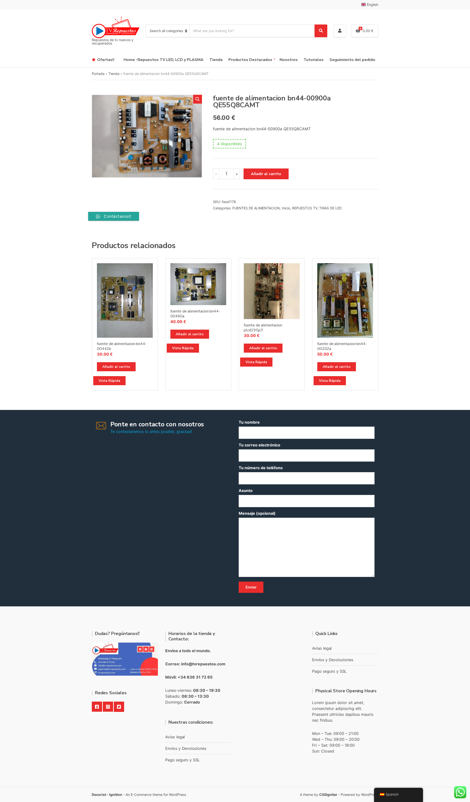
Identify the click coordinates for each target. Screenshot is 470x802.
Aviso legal (175, 736)
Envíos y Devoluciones (185, 748)
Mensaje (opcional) (257, 513)
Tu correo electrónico (259, 445)
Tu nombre (249, 422)
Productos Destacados (250, 59)
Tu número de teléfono (261, 467)
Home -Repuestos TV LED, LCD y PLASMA (163, 59)
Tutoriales (314, 59)
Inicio (286, 208)
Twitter (119, 707)
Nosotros (289, 59)
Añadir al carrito (266, 174)
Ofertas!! (105, 59)
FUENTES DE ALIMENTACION (256, 208)
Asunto (246, 490)
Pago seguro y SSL (182, 759)
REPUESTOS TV (304, 208)
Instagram (108, 707)
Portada (98, 74)
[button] (197, 99)
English (372, 4)
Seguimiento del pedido (352, 59)
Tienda (216, 59)
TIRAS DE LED (330, 208)
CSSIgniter (328, 794)
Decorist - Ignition (107, 794)
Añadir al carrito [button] (116, 366)
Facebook (97, 707)
